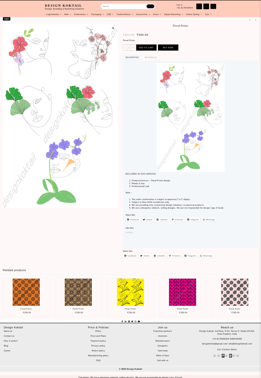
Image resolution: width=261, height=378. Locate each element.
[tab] (132, 58)
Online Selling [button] (192, 14)
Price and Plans (98, 336)
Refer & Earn (162, 355)
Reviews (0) (151, 57)
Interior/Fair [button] (142, 14)
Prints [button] (156, 14)
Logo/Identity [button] (52, 14)
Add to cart (146, 48)
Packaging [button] (96, 14)
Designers (163, 346)
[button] (60, 116)
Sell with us (162, 360)
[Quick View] (26, 313)
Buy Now (168, 48)
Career (7, 350)
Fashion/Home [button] (124, 14)
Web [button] (66, 14)
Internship (163, 350)
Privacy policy (98, 346)
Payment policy (98, 341)
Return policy (98, 350)
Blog (6, 346)
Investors (162, 336)
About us (8, 331)
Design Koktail (63, 5)
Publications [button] (80, 14)
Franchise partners (162, 331)
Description (132, 57)
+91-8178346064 (185, 8)
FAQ (98, 360)
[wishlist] (31, 313)
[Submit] (150, 6)
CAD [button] (109, 14)
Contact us (9, 336)
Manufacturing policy (98, 355)
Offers (98, 331)
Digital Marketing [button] (172, 14)
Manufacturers (163, 341)
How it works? (11, 341)
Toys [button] (207, 14)
